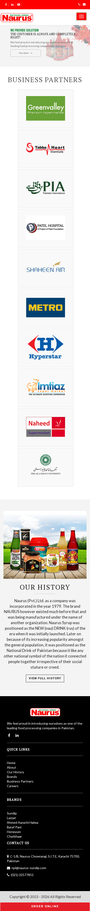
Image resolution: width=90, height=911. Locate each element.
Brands (12, 777)
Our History (15, 772)
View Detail (24, 53)
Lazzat (11, 818)
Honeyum (14, 832)
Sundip (12, 813)
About (11, 767)
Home (11, 763)
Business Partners (20, 781)
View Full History (45, 678)
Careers (12, 786)
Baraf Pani (14, 827)
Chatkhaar (14, 836)
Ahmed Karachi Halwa (22, 822)
